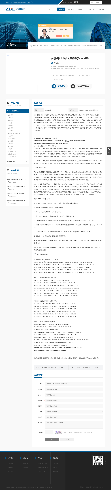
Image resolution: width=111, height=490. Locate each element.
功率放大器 (12, 151)
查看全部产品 (11, 161)
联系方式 (55, 467)
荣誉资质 (10, 471)
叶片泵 (11, 128)
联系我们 (101, 9)
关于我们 (71, 9)
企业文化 (10, 467)
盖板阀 (11, 146)
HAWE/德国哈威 (43, 467)
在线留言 (55, 463)
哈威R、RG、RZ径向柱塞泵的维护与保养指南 (17, 186)
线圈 (10, 149)
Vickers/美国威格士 (56, 45)
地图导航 (55, 471)
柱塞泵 (66, 45)
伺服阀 (11, 125)
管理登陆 (95, 487)
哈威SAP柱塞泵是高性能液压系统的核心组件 (17, 193)
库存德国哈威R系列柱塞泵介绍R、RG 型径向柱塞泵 (17, 201)
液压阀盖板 (12, 154)
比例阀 (11, 143)
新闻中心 (81, 9)
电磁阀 (11, 117)
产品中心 (61, 9)
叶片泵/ (11, 115)
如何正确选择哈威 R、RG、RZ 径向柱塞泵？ (17, 179)
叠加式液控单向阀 (14, 133)
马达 (10, 123)
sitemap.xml (102, 487)
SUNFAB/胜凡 (42, 471)
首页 (50, 9)
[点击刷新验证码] (58, 432)
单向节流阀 (12, 156)
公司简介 (10, 463)
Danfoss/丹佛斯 (42, 463)
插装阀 (11, 130)
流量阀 (11, 136)
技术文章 (91, 9)
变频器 (11, 141)
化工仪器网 (89, 487)
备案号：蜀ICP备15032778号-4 (45, 487)
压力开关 (12, 138)
